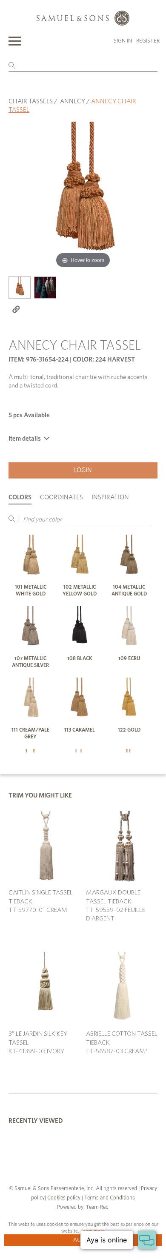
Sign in (123, 41)
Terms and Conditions (109, 1198)
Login (83, 470)
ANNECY (72, 101)
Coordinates (61, 497)
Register (148, 41)
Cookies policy (63, 1198)
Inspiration (110, 497)
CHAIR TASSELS (31, 101)
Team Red (97, 1207)
